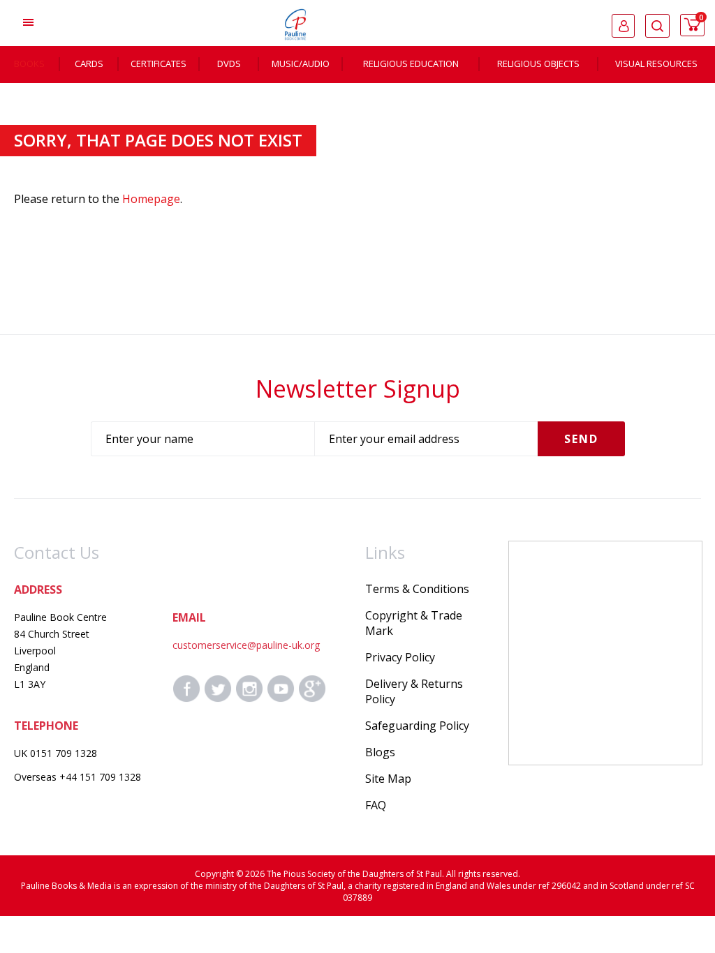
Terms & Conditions (417, 588)
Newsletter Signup (358, 388)
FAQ (375, 805)
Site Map (388, 778)
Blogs (380, 752)
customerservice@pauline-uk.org (246, 645)
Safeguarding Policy (417, 725)
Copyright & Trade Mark (413, 623)
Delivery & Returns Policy (414, 691)
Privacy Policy (400, 657)
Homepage (151, 199)
